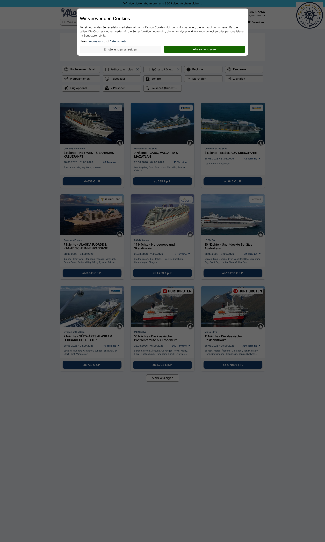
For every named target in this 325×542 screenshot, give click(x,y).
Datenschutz (118, 41)
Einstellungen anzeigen (120, 49)
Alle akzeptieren (204, 49)
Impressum (96, 41)
